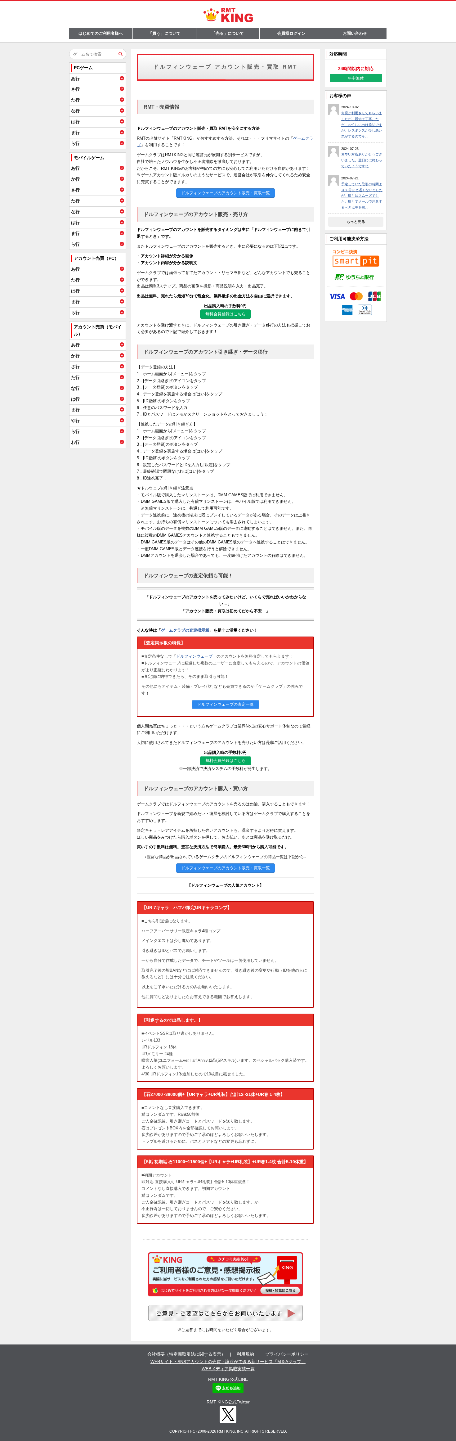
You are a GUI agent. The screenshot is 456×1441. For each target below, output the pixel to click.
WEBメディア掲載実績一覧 (228, 1368)
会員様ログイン (291, 33)
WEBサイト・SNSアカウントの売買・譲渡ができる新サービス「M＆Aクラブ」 (228, 1361)
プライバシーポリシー (287, 1354)
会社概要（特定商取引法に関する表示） (186, 1354)
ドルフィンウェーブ (194, 656)
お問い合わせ (355, 33)
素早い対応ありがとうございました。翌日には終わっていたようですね (361, 160)
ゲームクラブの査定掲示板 (185, 630)
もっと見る (355, 221)
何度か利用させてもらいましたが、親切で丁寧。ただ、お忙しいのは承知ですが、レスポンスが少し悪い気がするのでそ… (361, 124)
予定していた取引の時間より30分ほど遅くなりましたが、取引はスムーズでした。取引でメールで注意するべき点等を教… (361, 195)
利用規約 (245, 1354)
